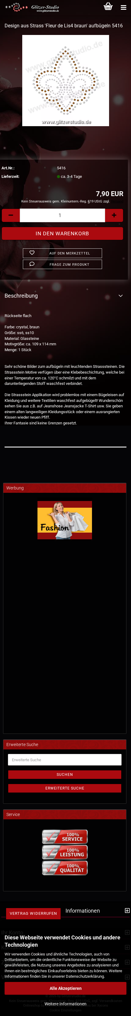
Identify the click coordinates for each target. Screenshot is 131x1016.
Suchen (65, 774)
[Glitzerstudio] (30, 7)
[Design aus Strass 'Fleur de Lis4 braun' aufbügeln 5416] (65, 80)
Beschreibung (21, 295)
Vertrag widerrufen (33, 913)
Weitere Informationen (65, 1003)
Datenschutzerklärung (85, 976)
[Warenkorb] (108, 7)
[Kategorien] (123, 7)
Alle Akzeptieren (66, 988)
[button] (11, 215)
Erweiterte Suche (64, 788)
